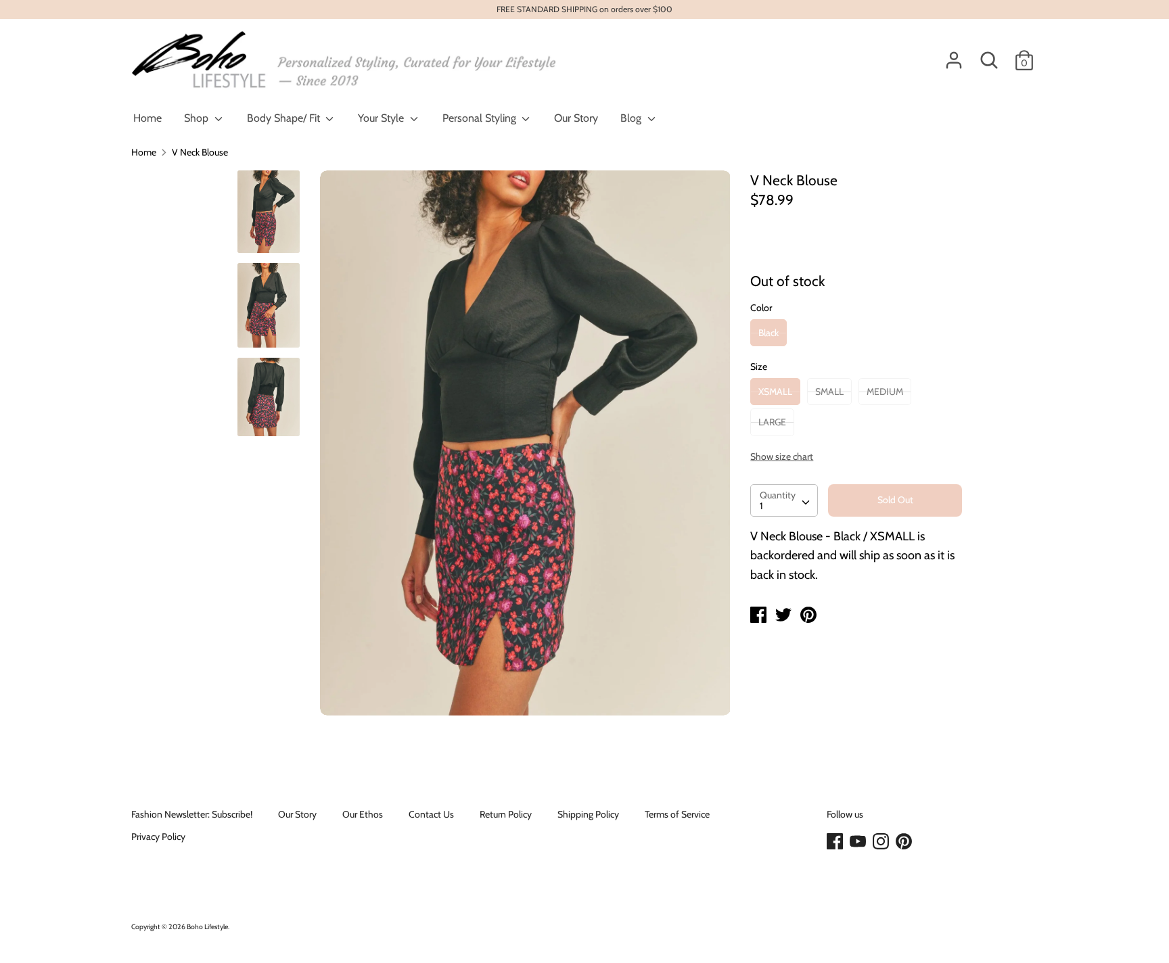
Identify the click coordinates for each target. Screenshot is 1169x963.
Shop (197, 118)
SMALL (829, 391)
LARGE (772, 422)
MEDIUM (885, 391)
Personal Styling (480, 118)
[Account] (953, 54)
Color (761, 308)
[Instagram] (882, 842)
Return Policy (506, 814)
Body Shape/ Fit (285, 118)
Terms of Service (677, 814)
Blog (632, 118)
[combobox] (784, 500)
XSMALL (775, 391)
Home (147, 118)
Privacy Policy (158, 836)
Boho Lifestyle (207, 926)
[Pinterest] (905, 842)
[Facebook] (836, 842)
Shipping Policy (588, 814)
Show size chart (781, 456)
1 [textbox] (761, 506)
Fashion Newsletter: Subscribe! (191, 814)
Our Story (576, 118)
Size (758, 366)
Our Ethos (362, 814)
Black (768, 333)
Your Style (382, 118)
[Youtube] (859, 842)
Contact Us (431, 814)
